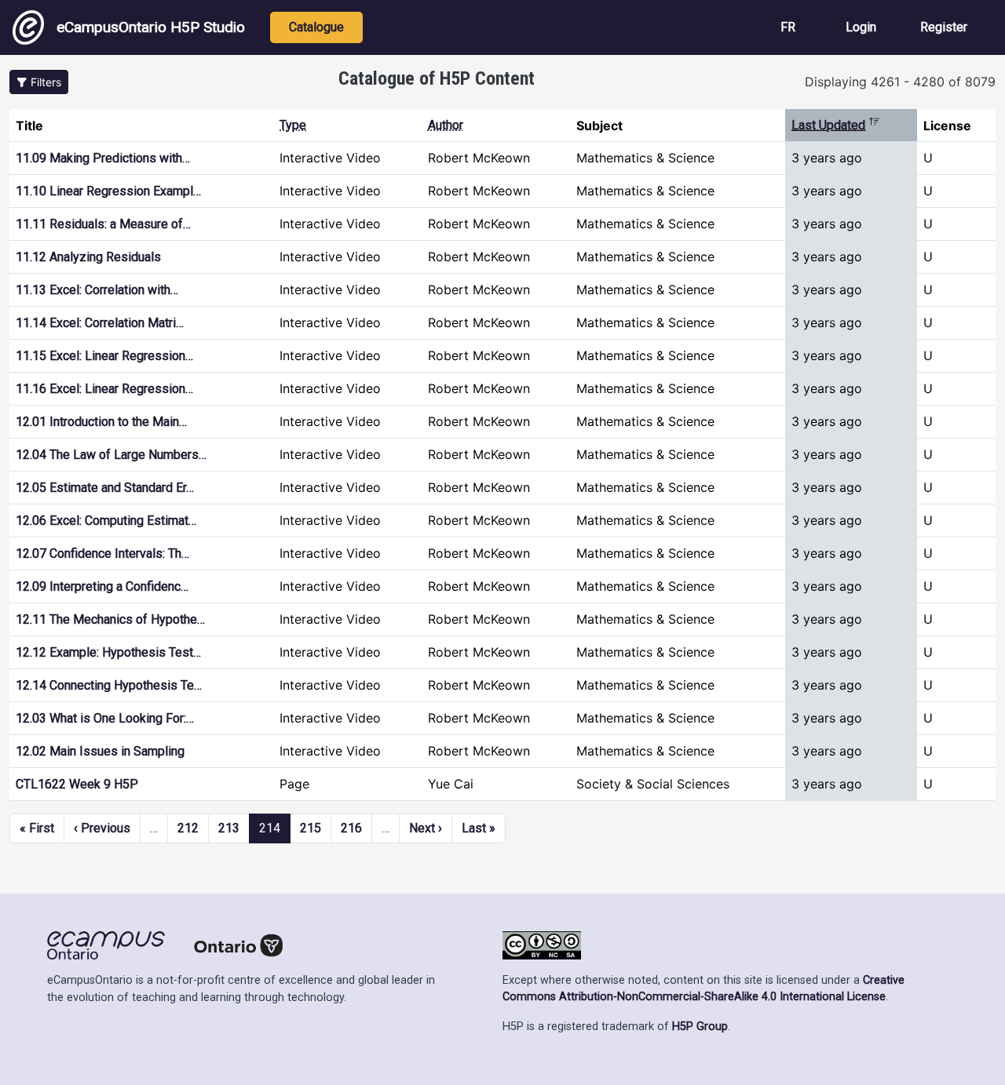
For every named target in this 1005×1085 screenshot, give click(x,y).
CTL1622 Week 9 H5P (77, 784)
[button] (38, 82)
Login (861, 27)
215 (310, 828)
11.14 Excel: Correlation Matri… (100, 322)
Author (445, 125)
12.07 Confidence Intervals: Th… (102, 553)
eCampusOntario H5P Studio (151, 27)
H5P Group (700, 1026)
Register (943, 27)
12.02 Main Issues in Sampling (100, 751)
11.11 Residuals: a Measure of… (103, 224)
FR (787, 27)
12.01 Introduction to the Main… (101, 421)
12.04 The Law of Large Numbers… (111, 454)
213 (228, 828)
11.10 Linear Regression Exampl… (108, 191)
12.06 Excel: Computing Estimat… (106, 520)
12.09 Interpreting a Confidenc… (102, 586)
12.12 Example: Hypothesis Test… (108, 652)
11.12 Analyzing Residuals (88, 256)
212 (188, 828)
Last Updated (835, 125)
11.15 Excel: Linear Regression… (104, 355)
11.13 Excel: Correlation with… (97, 289)
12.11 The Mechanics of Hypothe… (110, 619)
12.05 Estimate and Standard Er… (105, 487)
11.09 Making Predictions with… (103, 158)
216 (351, 828)
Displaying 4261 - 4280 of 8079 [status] (900, 81)
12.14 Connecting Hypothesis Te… (109, 685)
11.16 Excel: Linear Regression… (104, 388)
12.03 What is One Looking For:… (105, 718)
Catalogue (316, 27)
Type (293, 125)
